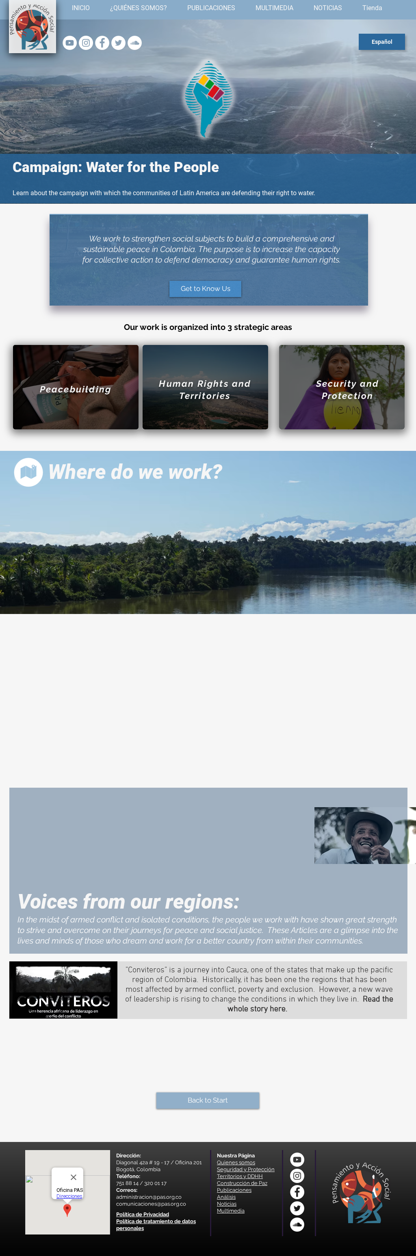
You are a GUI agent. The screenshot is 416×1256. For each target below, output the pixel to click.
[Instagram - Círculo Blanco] (86, 43)
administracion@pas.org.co (149, 1197)
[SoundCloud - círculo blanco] (135, 43)
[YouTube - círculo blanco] (70, 43)
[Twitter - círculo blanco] (118, 43)
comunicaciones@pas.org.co (151, 1204)
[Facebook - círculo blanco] (102, 43)
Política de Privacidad (142, 1214)
